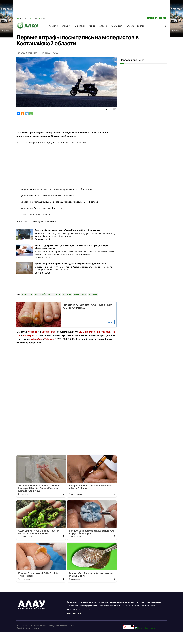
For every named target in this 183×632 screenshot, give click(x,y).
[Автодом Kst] (6, 316)
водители (27, 294)
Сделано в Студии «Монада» (28, 628)
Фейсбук (105, 331)
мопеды (67, 294)
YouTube (32, 331)
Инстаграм (28, 335)
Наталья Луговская (26, 52)
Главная (52, 25)
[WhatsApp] (31, 113)
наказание (80, 294)
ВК (80, 331)
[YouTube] (164, 18)
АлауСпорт (116, 25)
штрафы (93, 294)
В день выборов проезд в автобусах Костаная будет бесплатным (67, 230)
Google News (48, 331)
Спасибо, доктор (135, 25)
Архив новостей (73, 613)
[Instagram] (157, 18)
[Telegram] (27, 113)
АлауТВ (103, 25)
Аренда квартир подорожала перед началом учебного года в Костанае (70, 263)
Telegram (49, 339)
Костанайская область (47, 294)
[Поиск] (165, 26)
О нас (65, 25)
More (109, 322)
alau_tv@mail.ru (83, 609)
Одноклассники (91, 331)
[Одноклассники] (153, 18)
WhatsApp (36, 339)
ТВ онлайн (79, 25)
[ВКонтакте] (149, 18)
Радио (92, 25)
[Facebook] (161, 18)
